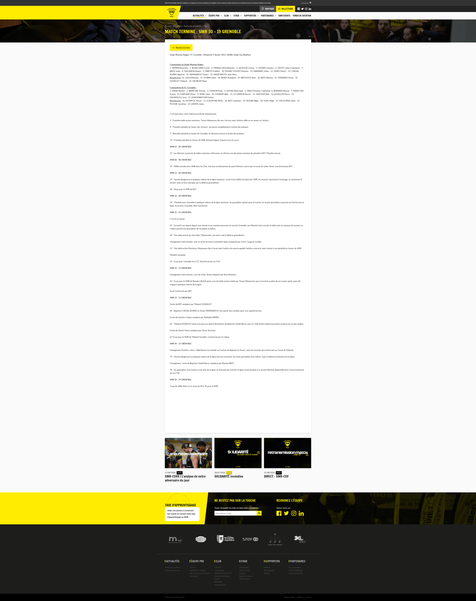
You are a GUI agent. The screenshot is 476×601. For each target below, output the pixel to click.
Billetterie (300, 597)
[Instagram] (306, 9)
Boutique (242, 573)
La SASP (217, 567)
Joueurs (193, 567)
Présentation (244, 567)
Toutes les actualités (192, 26)
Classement (194, 576)
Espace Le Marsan (246, 576)
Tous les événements (172, 570)
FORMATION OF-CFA (222, 573)
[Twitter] (302, 9)
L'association (219, 570)
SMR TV (267, 567)
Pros (205, 26)
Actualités (177, 26)
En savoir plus (305, 3)
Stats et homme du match (199, 573)
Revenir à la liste (183, 47)
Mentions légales (289, 597)
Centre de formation (222, 576)
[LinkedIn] (310, 9)
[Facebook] (299, 9)
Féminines (218, 582)
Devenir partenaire (296, 570)
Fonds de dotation (302, 15)
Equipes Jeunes (220, 585)
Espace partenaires (296, 573)
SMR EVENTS (284, 15)
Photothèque (269, 570)
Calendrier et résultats (198, 570)
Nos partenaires (295, 567)
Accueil (168, 26)
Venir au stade (244, 570)
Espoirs (217, 579)
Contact (308, 597)
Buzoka (267, 573)
